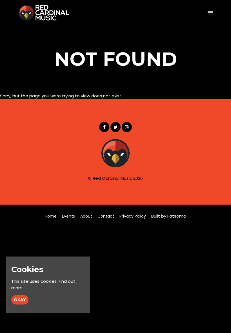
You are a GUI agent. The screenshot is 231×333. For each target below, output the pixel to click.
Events (68, 216)
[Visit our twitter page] (115, 127)
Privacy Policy (132, 216)
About (86, 216)
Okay (20, 299)
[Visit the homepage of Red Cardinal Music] (44, 12)
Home (51, 216)
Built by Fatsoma (168, 216)
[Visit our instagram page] (127, 127)
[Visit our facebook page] (104, 127)
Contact (105, 216)
